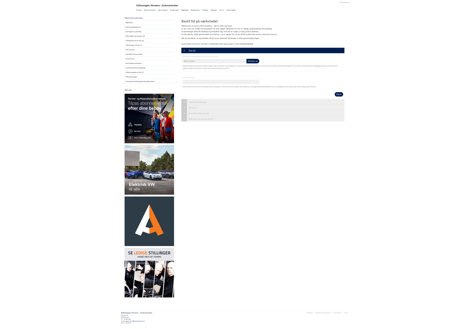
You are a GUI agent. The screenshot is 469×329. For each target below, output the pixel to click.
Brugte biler (174, 10)
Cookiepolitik (309, 313)
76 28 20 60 (127, 319)
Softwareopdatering (133, 27)
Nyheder (214, 10)
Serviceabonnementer (134, 63)
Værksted (184, 10)
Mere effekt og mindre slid (135, 36)
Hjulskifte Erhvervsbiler (134, 54)
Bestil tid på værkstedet (134, 18)
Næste (339, 94)
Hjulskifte (129, 22)
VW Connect (130, 49)
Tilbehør (205, 10)
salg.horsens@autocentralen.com (135, 321)
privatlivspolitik (246, 44)
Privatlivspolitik (337, 313)
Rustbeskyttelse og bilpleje (135, 68)
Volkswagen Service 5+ (134, 45)
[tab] (262, 50)
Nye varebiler (163, 10)
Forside (139, 10)
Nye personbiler (150, 10)
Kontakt (346, 313)
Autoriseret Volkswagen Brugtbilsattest (140, 81)
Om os (221, 10)
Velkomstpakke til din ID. (135, 72)
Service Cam (130, 59)
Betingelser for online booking (322, 313)
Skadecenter (195, 10)
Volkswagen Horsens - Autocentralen (157, 5)
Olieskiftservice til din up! (135, 40)
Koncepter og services (134, 31)
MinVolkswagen (131, 77)
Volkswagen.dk (345, 2)
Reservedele (231, 10)
